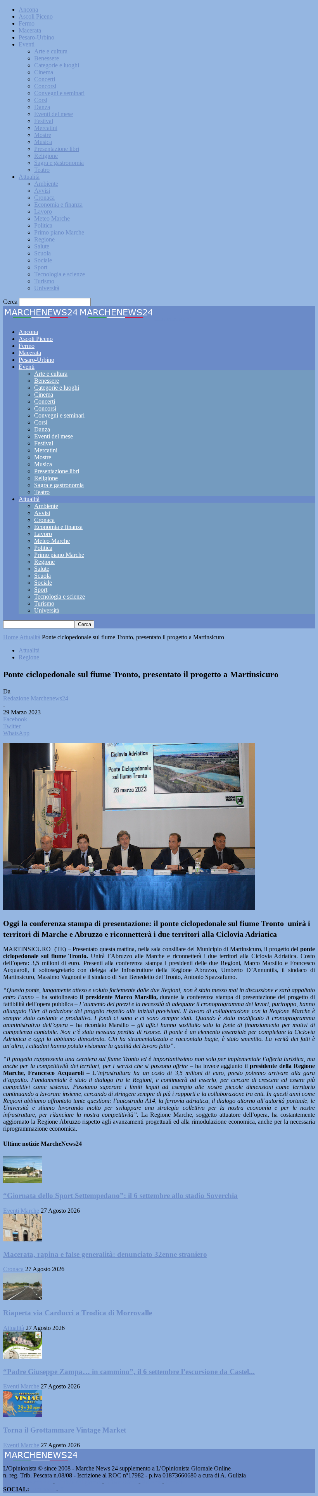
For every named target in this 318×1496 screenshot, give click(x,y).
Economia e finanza (58, 204)
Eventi (27, 44)
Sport (40, 267)
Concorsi (45, 86)
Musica (43, 142)
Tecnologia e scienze (59, 274)
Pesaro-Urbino (36, 37)
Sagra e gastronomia (59, 162)
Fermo (27, 23)
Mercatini (45, 128)
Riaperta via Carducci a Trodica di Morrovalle (77, 1313)
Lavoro (43, 211)
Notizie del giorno (78, 1482)
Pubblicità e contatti (27, 1482)
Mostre (42, 135)
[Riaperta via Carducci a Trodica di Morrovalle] (22, 1297)
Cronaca (44, 197)
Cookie (174, 1482)
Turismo (44, 281)
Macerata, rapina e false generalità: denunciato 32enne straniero (105, 1254)
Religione (46, 155)
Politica (43, 225)
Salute (41, 246)
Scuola (42, 253)
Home (10, 637)
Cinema (43, 72)
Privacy (151, 1482)
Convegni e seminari (59, 93)
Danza (42, 107)
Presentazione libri (56, 148)
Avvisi (42, 190)
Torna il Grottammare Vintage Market (64, 1430)
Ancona (28, 9)
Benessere (46, 58)
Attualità (29, 176)
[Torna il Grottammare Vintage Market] (22, 1415)
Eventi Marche (21, 1210)
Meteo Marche (52, 218)
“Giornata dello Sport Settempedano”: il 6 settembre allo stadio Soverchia (120, 1195)
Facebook (43, 1489)
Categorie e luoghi (56, 65)
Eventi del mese (53, 114)
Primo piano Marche (59, 232)
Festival (43, 121)
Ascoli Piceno (36, 16)
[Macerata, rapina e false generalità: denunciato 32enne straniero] (22, 1239)
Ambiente (46, 183)
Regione (44, 239)
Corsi (40, 100)
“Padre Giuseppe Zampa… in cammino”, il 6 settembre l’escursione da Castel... (129, 1372)
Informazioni (121, 1482)
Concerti (44, 79)
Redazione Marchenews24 (35, 698)
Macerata (30, 30)
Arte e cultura (50, 51)
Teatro (42, 169)
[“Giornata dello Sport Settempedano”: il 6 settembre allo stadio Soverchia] (22, 1181)
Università (46, 288)
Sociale (43, 260)
